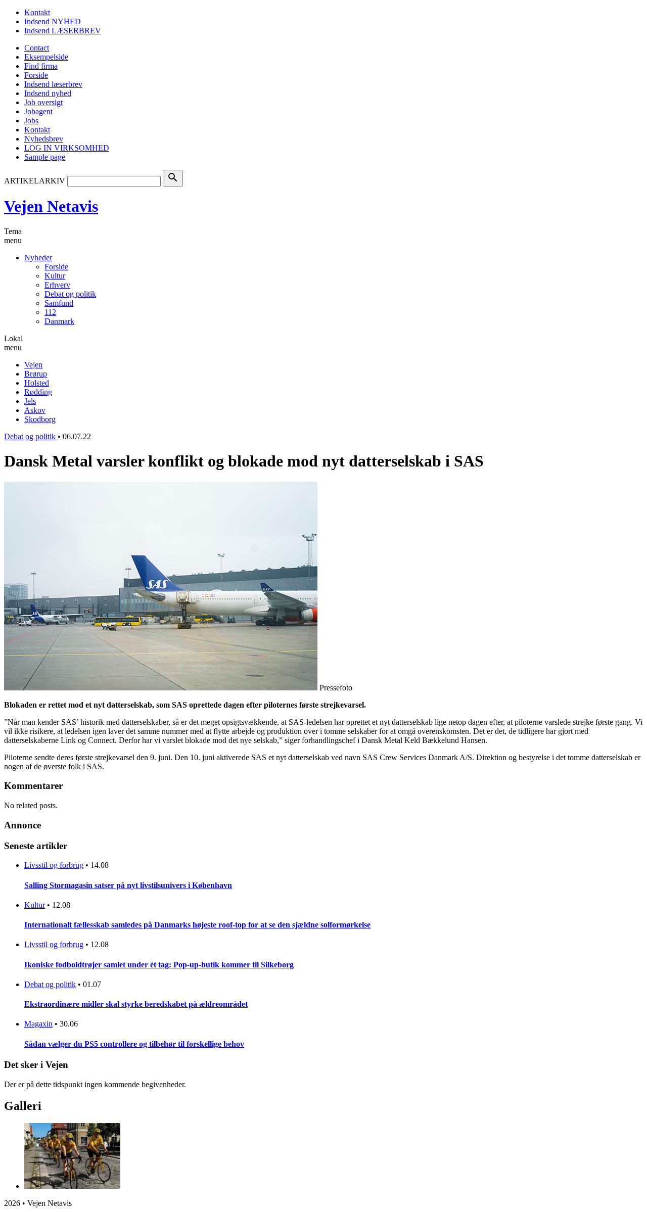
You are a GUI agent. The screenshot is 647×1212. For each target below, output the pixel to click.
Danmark (59, 321)
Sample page (44, 157)
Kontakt (37, 12)
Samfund (58, 303)
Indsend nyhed (47, 93)
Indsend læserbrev (53, 84)
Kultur (54, 275)
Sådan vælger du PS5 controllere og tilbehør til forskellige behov (134, 1044)
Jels (30, 401)
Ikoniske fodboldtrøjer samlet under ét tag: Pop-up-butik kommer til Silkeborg (159, 964)
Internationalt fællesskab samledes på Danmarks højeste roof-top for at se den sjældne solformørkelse (197, 924)
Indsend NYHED (52, 21)
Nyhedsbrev (43, 138)
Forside (36, 75)
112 (50, 312)
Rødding (38, 392)
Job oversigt (43, 102)
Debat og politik (70, 294)
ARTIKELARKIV (34, 180)
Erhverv (57, 285)
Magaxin (38, 1023)
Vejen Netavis (51, 206)
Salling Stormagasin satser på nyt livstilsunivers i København (128, 885)
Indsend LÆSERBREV (62, 30)
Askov (34, 410)
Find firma (41, 66)
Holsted (36, 383)
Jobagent (38, 111)
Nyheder (38, 257)
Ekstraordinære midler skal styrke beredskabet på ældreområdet (136, 1004)
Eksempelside (46, 57)
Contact (36, 47)
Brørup (35, 373)
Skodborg (40, 419)
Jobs (31, 120)
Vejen (33, 364)
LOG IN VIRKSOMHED (66, 148)
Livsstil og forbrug (53, 865)
